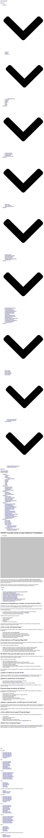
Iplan (6, 102)
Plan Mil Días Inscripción (9, 313)
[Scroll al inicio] (1, 748)
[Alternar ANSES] (6, 502)
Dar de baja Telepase (6, 764)
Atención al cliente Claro (7, 774)
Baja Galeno (7, 314)
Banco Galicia (7, 371)
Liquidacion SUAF (8, 322)
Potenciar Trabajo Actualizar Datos (11, 318)
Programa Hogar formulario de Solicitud (10, 597)
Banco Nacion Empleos (11, 420)
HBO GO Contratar (8, 257)
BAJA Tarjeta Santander (7, 768)
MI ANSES (27, 612)
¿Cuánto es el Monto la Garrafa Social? (10, 595)
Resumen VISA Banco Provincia (13, 528)
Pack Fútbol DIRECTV (7, 754)
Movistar (6, 100)
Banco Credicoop (8, 372)
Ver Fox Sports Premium (7, 755)
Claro (6, 103)
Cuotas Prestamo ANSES (9, 321)
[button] (23, 28)
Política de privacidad (7, 791)
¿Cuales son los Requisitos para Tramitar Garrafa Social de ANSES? (15, 591)
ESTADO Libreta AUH (9, 319)
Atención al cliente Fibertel (7, 778)
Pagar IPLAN (5, 782)
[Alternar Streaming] (7, 495)
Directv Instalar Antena (9, 206)
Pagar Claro (5, 785)
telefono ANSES (26, 720)
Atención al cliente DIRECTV (8, 776)
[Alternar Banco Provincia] (11, 527)
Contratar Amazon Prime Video (10, 258)
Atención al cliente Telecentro (8, 772)
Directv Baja (7, 204)
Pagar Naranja (5, 786)
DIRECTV (7, 99)
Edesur (6, 104)
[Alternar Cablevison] (9, 477)
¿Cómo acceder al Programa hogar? (9, 592)
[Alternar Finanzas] (6, 519)
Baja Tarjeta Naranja (6, 767)
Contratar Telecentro (8, 154)
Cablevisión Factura (11, 98)
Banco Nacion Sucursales (12, 419)
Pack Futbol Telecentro (9, 156)
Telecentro (7, 52)
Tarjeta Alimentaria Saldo (9, 310)
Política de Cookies (6, 792)
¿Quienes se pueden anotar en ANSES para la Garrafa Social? (14, 598)
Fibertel (6, 53)
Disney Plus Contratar (9, 256)
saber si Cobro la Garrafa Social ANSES (16, 684)
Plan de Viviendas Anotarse (10, 315)
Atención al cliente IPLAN (7, 773)
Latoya (5, 535)
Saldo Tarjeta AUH (8, 317)
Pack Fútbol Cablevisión (7, 753)
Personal (6, 101)
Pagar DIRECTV (6, 784)
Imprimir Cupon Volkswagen (10, 316)
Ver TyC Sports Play (6, 756)
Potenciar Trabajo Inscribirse (10, 503)
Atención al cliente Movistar (8, 775)
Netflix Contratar (8, 254)
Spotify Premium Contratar (10, 255)
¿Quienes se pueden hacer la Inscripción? (10, 596)
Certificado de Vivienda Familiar (11, 320)
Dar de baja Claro (6, 763)
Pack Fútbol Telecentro (7, 752)
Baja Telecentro (8, 155)
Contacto (4, 790)
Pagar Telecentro (6, 783)
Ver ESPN (5, 757)
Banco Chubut (7, 370)
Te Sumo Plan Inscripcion (9, 312)
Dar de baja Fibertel (6, 765)
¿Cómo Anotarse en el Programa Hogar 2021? (11, 593)
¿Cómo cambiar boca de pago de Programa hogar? (12, 599)
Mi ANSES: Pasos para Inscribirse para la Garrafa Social (13, 594)
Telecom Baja (5, 766)
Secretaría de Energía (24, 675)
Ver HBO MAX (8, 259)
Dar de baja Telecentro (7, 761)
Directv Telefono (8, 205)
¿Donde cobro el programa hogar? (9, 600)
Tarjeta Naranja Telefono (7, 777)
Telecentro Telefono (8, 153)
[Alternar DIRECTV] (7, 491)
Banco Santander (8, 373)
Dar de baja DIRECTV (7, 762)
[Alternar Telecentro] (7, 485)
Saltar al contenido (3, 0)
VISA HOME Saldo (8, 309)
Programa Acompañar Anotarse (10, 311)
